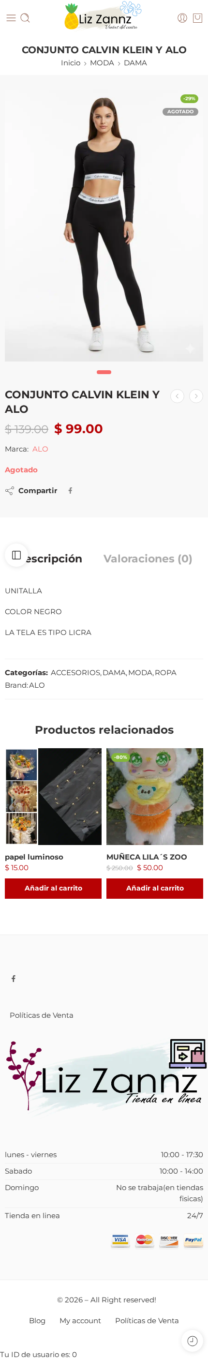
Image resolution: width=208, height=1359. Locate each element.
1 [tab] (104, 379)
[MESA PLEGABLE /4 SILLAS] (177, 396)
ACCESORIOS (75, 672)
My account (80, 1320)
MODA (102, 63)
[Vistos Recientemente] (192, 1341)
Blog (37, 1320)
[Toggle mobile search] (25, 18)
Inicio (70, 63)
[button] (53, 888)
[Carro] (197, 18)
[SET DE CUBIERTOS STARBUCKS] (196, 396)
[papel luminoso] (53, 796)
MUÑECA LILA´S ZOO (146, 856)
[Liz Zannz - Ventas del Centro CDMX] (104, 18)
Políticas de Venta (42, 1015)
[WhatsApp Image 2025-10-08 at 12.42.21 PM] (104, 226)
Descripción (49, 559)
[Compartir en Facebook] (70, 490)
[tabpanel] (104, 228)
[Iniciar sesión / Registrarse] (182, 18)
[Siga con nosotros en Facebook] (13, 978)
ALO (40, 449)
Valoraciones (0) (148, 559)
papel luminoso (34, 856)
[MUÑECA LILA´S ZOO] (154, 796)
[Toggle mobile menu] (11, 18)
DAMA (135, 63)
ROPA (166, 672)
